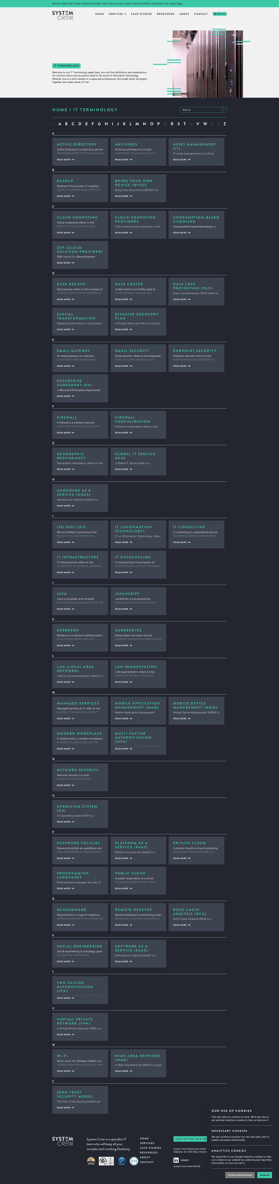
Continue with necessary (240, 1175)
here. (180, 3)
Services (116, 14)
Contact (201, 14)
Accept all (265, 1175)
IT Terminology (95, 110)
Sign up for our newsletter (198, 1139)
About (184, 14)
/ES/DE (221, 14)
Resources (166, 14)
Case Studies (141, 14)
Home (99, 14)
